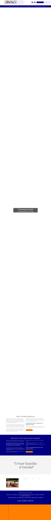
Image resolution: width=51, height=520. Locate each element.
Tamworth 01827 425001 (21, 2)
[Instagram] (35, 2)
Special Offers (44, 6)
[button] (40, 2)
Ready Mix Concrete (11, 6)
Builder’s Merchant (23, 6)
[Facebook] (32, 2)
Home (6, 6)
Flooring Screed (17, 6)
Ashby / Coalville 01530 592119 (21, 1)
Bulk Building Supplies (30, 6)
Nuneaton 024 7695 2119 (21, 3)
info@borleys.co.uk (20, 4)
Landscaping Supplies (38, 6)
